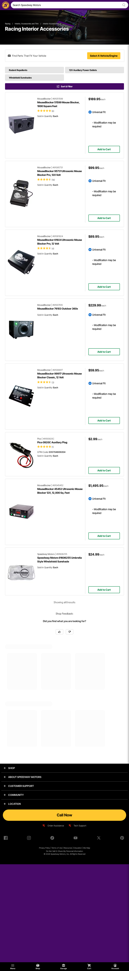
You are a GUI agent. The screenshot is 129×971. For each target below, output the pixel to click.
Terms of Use (56, 848)
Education (78, 848)
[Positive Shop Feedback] (59, 631)
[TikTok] (52, 838)
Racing (7, 23)
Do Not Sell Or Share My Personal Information (64, 851)
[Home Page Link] (5, 5)
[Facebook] (6, 838)
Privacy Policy (44, 848)
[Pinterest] (122, 838)
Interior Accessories (51, 23)
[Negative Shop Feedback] (69, 631)
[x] (99, 838)
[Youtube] (76, 838)
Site (85, 848)
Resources (68, 848)
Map (88, 848)
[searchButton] (123, 5)
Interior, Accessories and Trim (27, 23)
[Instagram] (29, 838)
